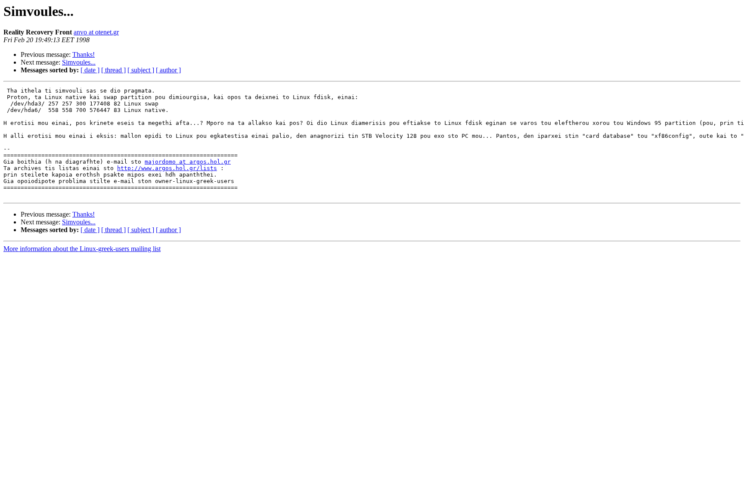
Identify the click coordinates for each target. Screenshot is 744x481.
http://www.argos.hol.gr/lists (167, 168)
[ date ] (90, 70)
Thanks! (83, 54)
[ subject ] (140, 70)
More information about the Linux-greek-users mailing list (82, 248)
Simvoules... (79, 62)
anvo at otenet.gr (96, 32)
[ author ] (168, 70)
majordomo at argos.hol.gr (188, 161)
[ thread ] (113, 70)
